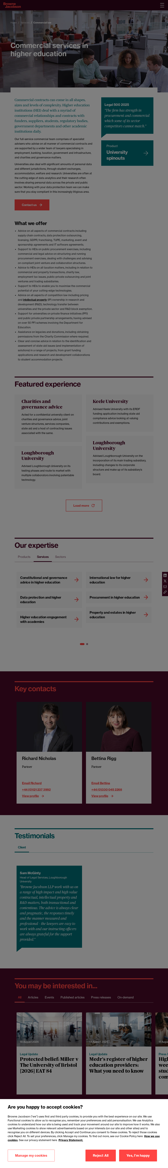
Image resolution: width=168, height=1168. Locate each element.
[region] (84, 1133)
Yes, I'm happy (138, 1155)
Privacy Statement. (71, 1140)
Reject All (100, 1155)
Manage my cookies (31, 1155)
